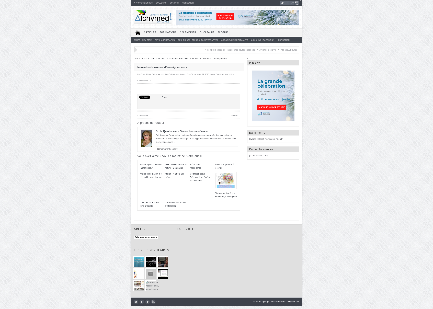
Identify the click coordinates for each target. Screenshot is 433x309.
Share (164, 97)
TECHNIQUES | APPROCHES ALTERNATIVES (198, 40)
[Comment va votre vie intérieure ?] (150, 273)
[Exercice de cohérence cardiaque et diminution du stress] (138, 261)
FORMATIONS (168, 32)
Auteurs (162, 58)
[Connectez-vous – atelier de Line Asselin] (162, 273)
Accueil (138, 32)
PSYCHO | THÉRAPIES (165, 40)
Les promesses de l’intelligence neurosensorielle (218, 50)
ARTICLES (150, 32)
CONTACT (174, 3)
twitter (282, 3)
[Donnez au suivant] (162, 261)
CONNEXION (188, 3)
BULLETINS (161, 3)
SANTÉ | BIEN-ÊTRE (143, 40)
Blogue (223, 32)
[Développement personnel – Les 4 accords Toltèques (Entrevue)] (150, 261)
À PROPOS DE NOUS (143, 3)
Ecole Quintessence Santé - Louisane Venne (166, 74)
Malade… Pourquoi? (277, 50)
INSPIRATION (284, 40)
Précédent (143, 115)
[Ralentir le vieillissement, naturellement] (150, 285)
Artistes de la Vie (254, 50)
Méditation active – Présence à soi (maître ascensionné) (200, 177)
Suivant (235, 115)
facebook (287, 3)
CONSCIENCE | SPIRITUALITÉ (234, 40)
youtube (296, 3)
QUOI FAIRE (207, 32)
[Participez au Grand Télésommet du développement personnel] (138, 285)
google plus (292, 3)
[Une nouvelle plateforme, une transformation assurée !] (138, 273)
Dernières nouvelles (179, 58)
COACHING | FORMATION (262, 40)
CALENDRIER (188, 32)
